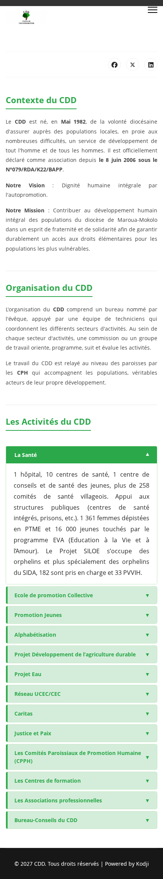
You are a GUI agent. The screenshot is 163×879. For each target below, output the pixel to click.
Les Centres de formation (82, 780)
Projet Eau (82, 674)
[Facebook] (114, 64)
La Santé (82, 454)
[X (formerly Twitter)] (132, 64)
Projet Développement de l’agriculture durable (82, 654)
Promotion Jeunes (82, 614)
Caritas (82, 713)
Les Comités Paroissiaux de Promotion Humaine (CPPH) (82, 756)
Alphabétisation (82, 634)
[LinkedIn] (150, 64)
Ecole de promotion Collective (82, 595)
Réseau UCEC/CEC (82, 693)
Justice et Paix (82, 733)
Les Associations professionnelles (82, 800)
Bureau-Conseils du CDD (82, 820)
